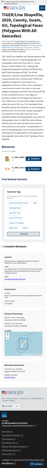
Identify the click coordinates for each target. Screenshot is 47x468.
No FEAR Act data (9, 443)
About (3, 398)
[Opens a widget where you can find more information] (37, 464)
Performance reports (10, 450)
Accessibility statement (11, 435)
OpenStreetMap (30, 355)
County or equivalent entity (18, 203)
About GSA (6, 431)
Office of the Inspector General (14, 446)
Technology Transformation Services (17, 425)
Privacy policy (7, 454)
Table (35, 203)
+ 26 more (23, 234)
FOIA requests (7, 439)
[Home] (14, 8)
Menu (42, 8)
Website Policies (24, 398)
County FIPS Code (15, 218)
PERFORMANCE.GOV (37, 398)
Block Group (13, 228)
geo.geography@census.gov (14, 279)
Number (25, 228)
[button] (7, 334)
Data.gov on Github (8, 401)
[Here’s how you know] (23, 2)
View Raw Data (9, 377)
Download (35, 158)
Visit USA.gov (7, 463)
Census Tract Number (16, 223)
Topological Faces (15, 208)
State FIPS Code (14, 213)
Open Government (12, 398)
